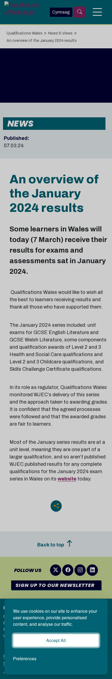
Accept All (56, 640)
